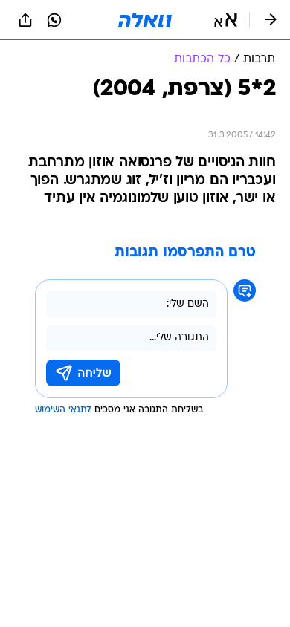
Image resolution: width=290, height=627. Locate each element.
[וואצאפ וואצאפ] (54, 20)
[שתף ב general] (25, 20)
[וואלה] (145, 20)
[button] (225, 20)
